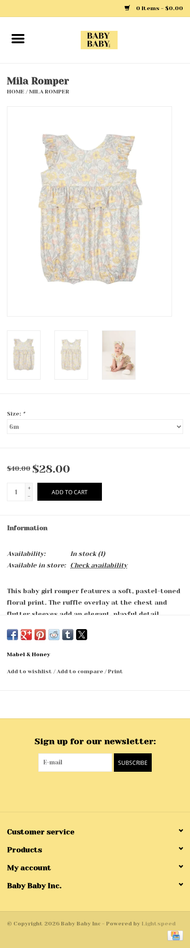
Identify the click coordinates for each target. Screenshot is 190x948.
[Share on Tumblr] (67, 634)
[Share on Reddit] (53, 634)
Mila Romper (49, 91)
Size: (16, 413)
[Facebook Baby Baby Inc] (86, 790)
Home (15, 91)
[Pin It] (40, 634)
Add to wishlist (30, 671)
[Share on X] (81, 634)
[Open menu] (18, 38)
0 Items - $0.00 (159, 8)
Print (115, 671)
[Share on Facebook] (12, 634)
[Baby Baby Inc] (113, 39)
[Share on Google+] (26, 634)
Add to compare (81, 671)
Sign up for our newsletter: (95, 741)
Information (27, 528)
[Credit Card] (173, 935)
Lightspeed (159, 923)
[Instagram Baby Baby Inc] (103, 790)
